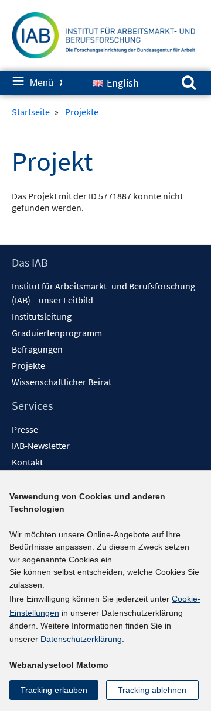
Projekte (28, 365)
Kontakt (27, 462)
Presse (25, 429)
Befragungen (37, 349)
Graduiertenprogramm (57, 333)
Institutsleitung (42, 316)
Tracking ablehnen (152, 690)
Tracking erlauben (54, 690)
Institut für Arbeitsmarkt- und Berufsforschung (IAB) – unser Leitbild (103, 293)
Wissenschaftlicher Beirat (61, 382)
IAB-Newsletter (41, 445)
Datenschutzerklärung (81, 639)
